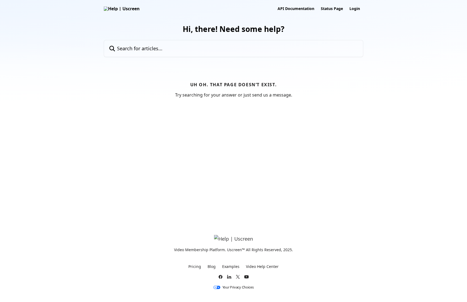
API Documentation (296, 9)
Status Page (332, 9)
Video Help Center (262, 266)
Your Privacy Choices (238, 287)
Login (354, 9)
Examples (230, 266)
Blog (212, 266)
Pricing (194, 266)
